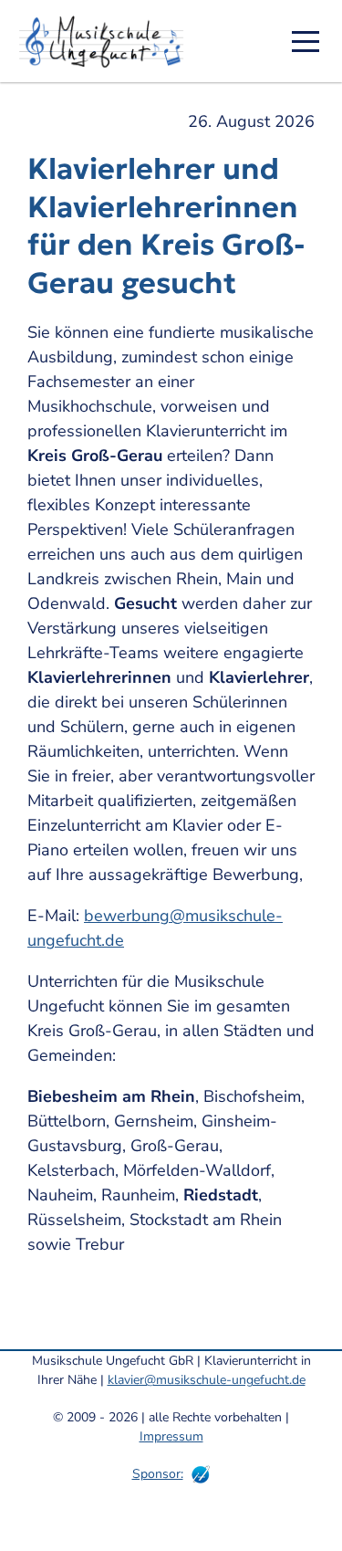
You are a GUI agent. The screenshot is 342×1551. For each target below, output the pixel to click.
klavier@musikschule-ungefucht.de (207, 1380)
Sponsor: (157, 1474)
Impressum (171, 1436)
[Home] (107, 41)
